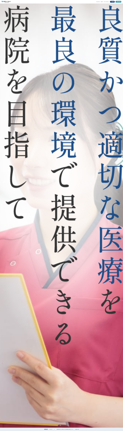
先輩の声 (102, 1)
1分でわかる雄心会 (106, 1)
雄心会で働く (98, 1)
